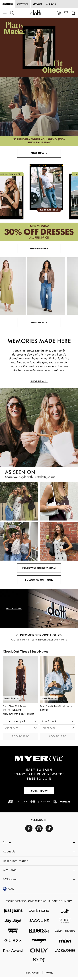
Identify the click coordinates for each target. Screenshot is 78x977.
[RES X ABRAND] (13, 950)
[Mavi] (65, 941)
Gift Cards (9, 870)
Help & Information (15, 861)
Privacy (49, 972)
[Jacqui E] (51, 4)
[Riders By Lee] (39, 931)
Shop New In (39, 153)
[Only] (39, 950)
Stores (7, 842)
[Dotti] (65, 911)
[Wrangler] (39, 941)
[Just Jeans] (13, 911)
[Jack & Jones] (65, 950)
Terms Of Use (32, 972)
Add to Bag (20, 736)
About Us (9, 851)
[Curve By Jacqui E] (65, 921)
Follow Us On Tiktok (39, 579)
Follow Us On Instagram (39, 568)
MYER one (9, 879)
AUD (11, 888)
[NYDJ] (39, 960)
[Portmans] (22, 4)
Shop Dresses (39, 248)
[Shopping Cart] (73, 13)
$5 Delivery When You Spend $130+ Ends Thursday (39, 141)
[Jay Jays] (37, 4)
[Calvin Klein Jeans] (65, 931)
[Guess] (13, 941)
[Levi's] (13, 931)
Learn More (60, 639)
